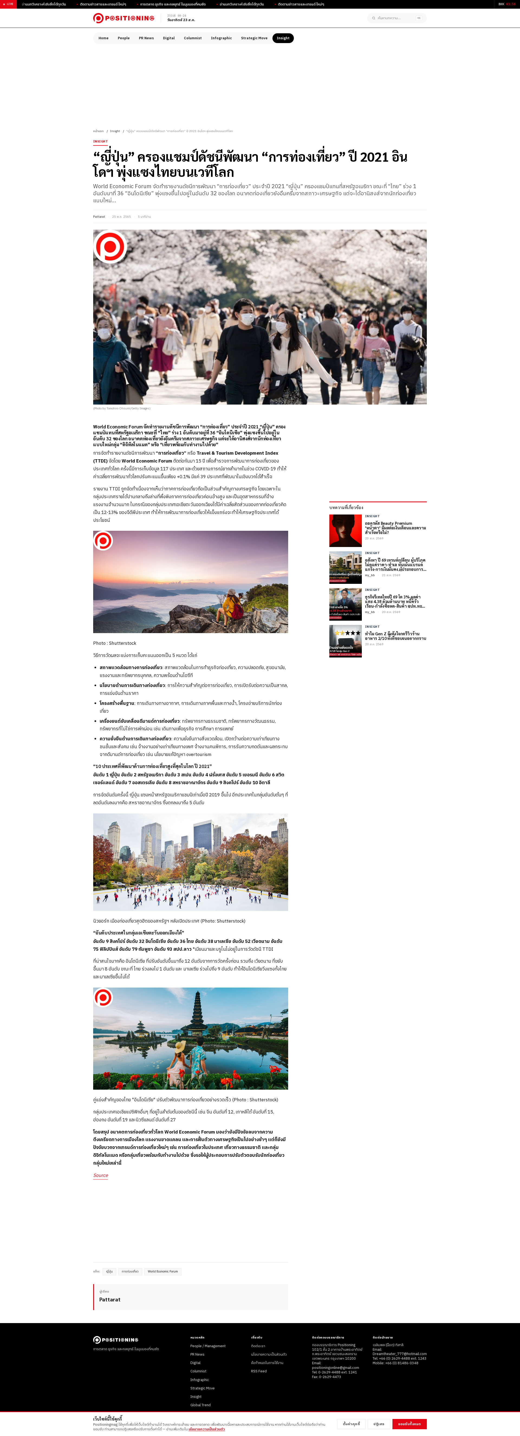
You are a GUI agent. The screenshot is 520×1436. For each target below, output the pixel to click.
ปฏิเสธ (379, 1424)
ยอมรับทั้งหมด (409, 1424)
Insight (283, 38)
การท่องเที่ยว (130, 1271)
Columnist (193, 38)
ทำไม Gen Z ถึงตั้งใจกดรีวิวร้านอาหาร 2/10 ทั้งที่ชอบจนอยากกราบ (395, 636)
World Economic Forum (163, 1271)
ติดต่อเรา (258, 1346)
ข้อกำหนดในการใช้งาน (267, 1363)
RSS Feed (259, 1371)
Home (104, 38)
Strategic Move (254, 38)
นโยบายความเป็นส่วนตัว (269, 1354)
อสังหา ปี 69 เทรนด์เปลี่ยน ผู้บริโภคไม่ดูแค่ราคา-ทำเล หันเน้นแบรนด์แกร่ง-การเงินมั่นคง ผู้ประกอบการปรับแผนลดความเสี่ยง (395, 565)
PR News (146, 38)
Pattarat (99, 217)
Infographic (221, 38)
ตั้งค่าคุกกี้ (351, 1424)
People (124, 38)
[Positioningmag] (123, 18)
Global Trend (200, 1405)
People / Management (208, 1346)
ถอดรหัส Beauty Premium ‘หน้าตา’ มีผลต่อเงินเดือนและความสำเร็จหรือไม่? (395, 528)
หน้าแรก (98, 131)
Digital (169, 38)
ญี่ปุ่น (109, 1271)
